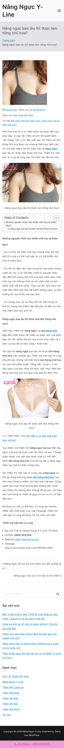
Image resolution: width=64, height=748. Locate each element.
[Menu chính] (59, 11)
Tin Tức (6, 714)
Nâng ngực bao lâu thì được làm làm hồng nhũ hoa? (34, 229)
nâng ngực (35, 120)
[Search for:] (32, 594)
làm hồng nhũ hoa (20, 120)
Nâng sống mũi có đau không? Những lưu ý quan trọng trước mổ (30, 645)
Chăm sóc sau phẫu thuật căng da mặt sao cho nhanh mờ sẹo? (29, 636)
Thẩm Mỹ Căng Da (13, 687)
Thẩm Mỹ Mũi (10, 703)
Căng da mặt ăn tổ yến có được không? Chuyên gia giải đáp (30, 626)
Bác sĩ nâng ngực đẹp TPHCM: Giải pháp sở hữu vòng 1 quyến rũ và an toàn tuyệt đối (30, 616)
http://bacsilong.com (27, 539)
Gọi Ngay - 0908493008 (33, 744)
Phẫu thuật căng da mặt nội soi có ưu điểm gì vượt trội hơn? (31, 655)
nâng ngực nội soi (51, 120)
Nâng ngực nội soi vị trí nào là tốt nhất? (37, 575)
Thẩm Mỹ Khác (10, 692)
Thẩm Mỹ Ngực (26, 115)
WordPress (34, 735)
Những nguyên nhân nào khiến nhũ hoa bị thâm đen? (31, 224)
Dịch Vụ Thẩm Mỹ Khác (15, 676)
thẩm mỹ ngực (9, 124)
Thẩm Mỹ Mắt (10, 698)
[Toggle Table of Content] (55, 217)
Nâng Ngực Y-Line (13, 681)
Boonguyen (11, 109)
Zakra (58, 731)
